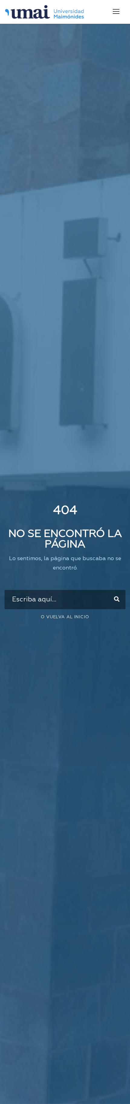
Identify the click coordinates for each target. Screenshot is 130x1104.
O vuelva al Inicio (65, 617)
